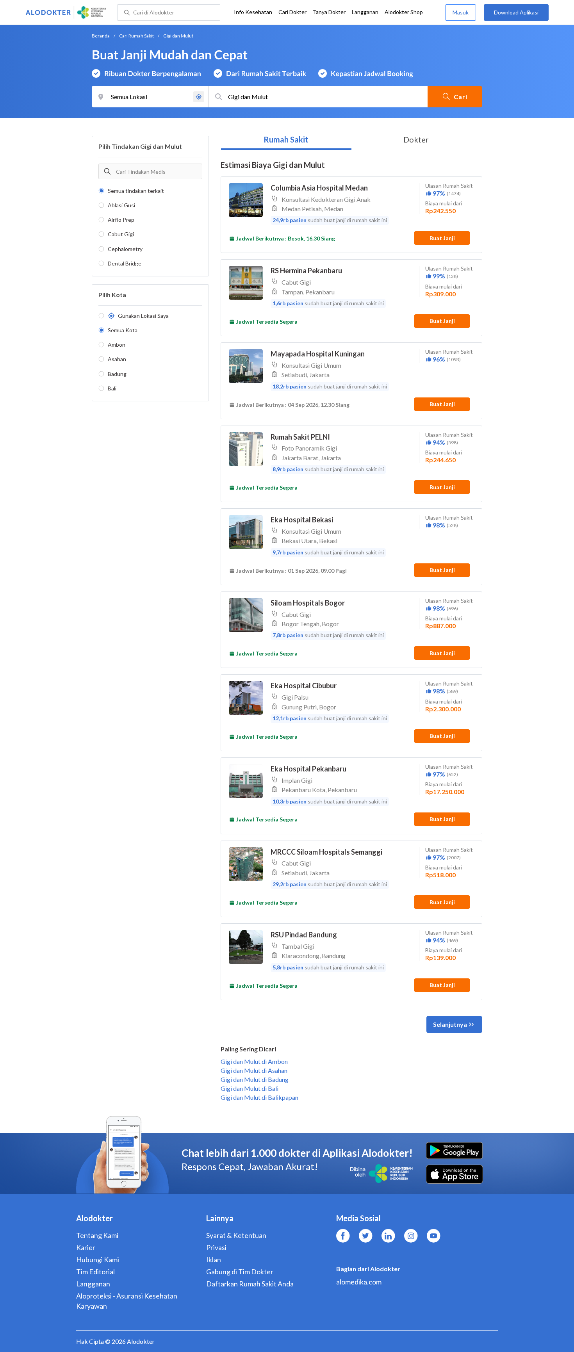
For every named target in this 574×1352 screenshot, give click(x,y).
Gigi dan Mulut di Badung (255, 1079)
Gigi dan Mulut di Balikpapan (259, 1097)
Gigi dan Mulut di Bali (249, 1088)
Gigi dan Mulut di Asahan (254, 1070)
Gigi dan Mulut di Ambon (254, 1061)
